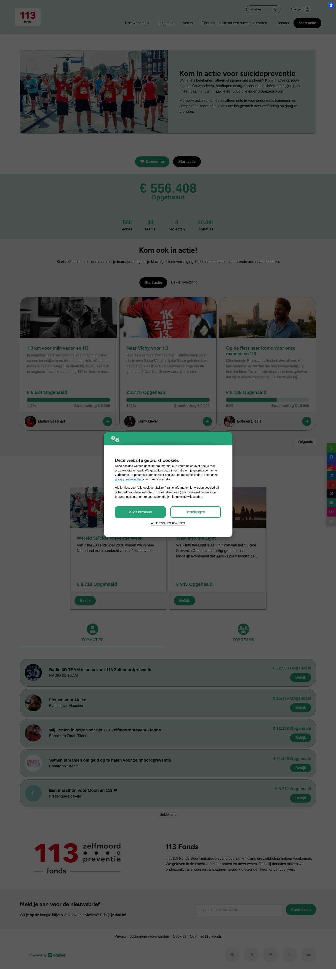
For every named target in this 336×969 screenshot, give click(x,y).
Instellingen (195, 512)
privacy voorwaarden (128, 479)
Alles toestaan (140, 512)
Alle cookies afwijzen (168, 523)
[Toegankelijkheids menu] (331, 5)
